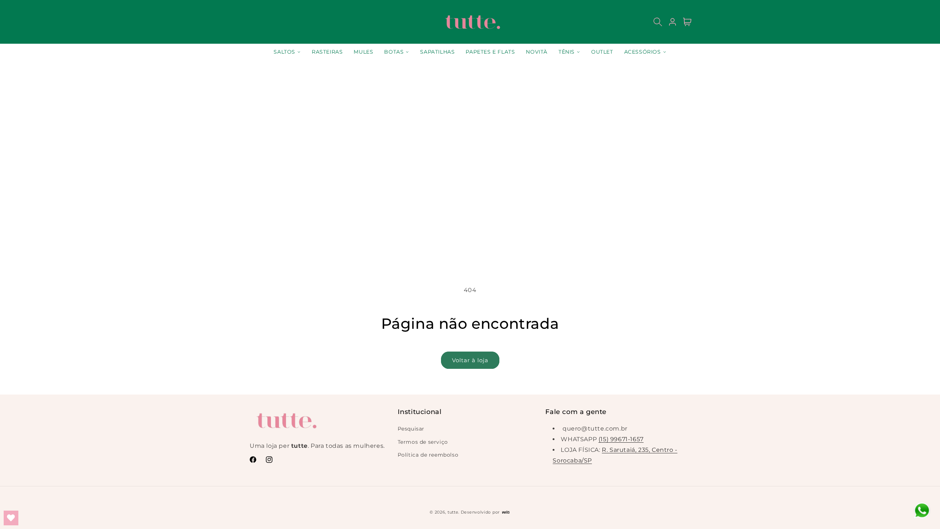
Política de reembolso (428, 454)
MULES (363, 51)
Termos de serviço (423, 442)
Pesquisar (411, 428)
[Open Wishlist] (11, 518)
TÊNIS (566, 51)
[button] (657, 21)
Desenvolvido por (481, 512)
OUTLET (602, 51)
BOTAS (394, 51)
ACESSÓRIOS (642, 51)
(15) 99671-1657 (621, 439)
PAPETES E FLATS (490, 51)
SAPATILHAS (437, 51)
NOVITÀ (536, 51)
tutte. (453, 512)
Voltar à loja (470, 360)
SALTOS (284, 51)
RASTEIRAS (327, 51)
